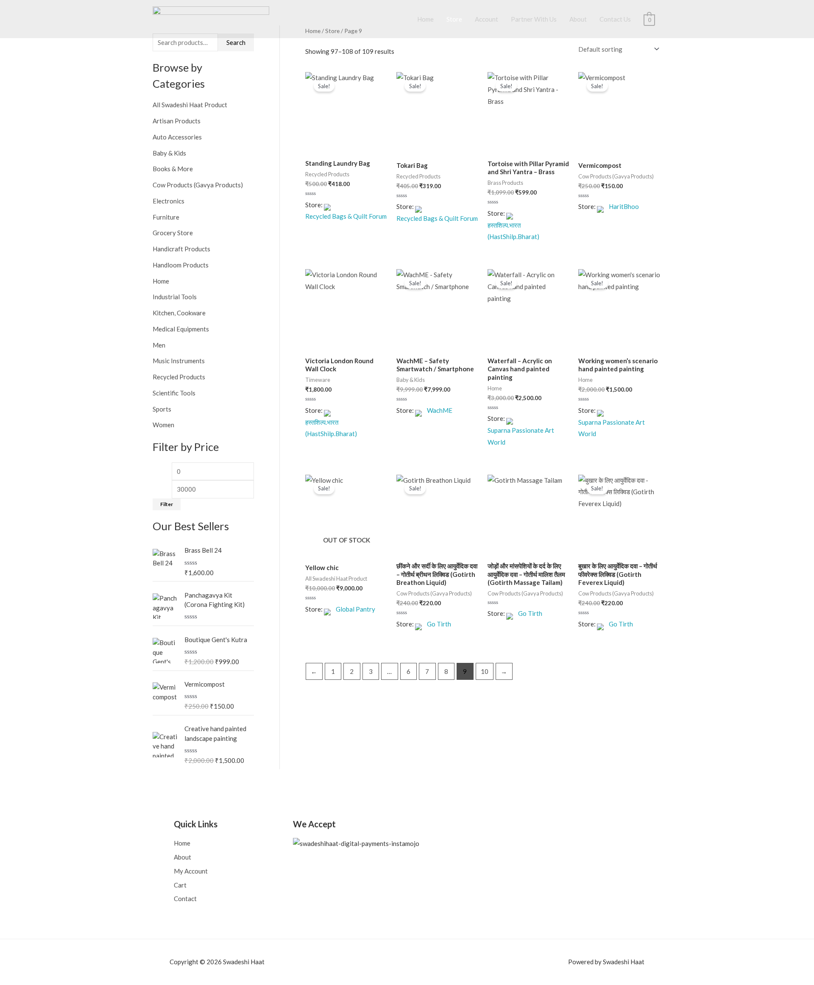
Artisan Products (177, 121)
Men (159, 345)
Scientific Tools (174, 393)
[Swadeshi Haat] (211, 18)
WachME (439, 410)
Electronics (168, 201)
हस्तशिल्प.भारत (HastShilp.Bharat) (513, 231)
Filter (166, 504)
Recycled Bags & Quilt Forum (346, 216)
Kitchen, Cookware (179, 313)
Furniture (166, 217)
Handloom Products (181, 265)
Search (235, 42)
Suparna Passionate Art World (521, 436)
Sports (162, 409)
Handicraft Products (181, 249)
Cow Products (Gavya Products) (198, 185)
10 (484, 671)
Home (425, 19)
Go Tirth (439, 624)
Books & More (173, 169)
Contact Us (615, 19)
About (578, 19)
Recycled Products (179, 377)
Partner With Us (534, 19)
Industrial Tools (175, 297)
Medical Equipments (181, 329)
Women (163, 425)
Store (454, 19)
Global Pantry (355, 609)
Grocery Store (173, 233)
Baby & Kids (169, 153)
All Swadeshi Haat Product (190, 105)
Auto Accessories (177, 137)
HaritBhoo (624, 206)
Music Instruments (179, 361)
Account (486, 19)
